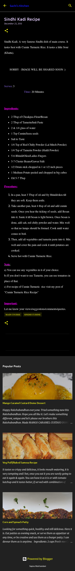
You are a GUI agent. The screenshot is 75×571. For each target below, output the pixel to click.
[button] (6, 31)
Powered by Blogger (40, 558)
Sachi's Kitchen (19, 5)
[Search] (70, 5)
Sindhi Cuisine (32, 314)
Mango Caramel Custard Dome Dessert (24, 403)
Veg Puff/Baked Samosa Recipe (20, 462)
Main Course (13, 314)
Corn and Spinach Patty (15, 522)
